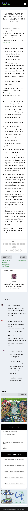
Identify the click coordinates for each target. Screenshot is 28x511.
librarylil (6, 465)
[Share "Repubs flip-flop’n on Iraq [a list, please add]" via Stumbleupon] (23, 244)
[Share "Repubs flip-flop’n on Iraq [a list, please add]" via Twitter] (7, 244)
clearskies (6, 471)
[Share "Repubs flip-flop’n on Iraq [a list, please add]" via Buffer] (20, 244)
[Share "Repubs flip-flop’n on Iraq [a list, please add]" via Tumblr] (12, 244)
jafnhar (6, 477)
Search (3, 391)
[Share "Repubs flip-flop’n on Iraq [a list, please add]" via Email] (12, 246)
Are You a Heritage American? (9, 434)
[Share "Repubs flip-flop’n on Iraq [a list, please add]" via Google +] (10, 244)
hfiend (12, 19)
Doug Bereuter (10, 93)
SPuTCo (10, 321)
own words (6, 42)
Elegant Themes (11, 509)
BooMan (6, 459)
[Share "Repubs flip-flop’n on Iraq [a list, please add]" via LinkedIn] (18, 244)
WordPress (22, 509)
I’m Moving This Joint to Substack (10, 431)
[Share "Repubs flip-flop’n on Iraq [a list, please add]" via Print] (15, 246)
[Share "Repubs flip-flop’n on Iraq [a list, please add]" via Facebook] (4, 244)
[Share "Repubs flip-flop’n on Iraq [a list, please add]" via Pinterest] (15, 244)
